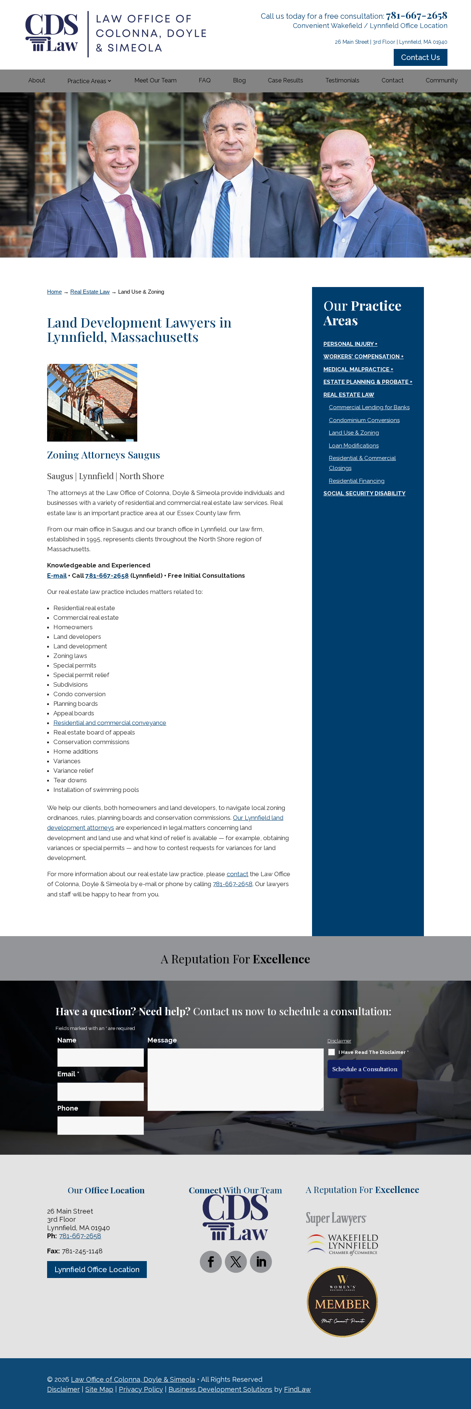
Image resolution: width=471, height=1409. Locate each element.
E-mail (57, 575)
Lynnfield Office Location (96, 1269)
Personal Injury (348, 344)
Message (162, 1040)
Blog (239, 80)
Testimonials (342, 80)
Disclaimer (339, 1041)
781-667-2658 (416, 14)
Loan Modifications (354, 445)
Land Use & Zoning (354, 432)
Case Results (285, 80)
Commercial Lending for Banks (369, 407)
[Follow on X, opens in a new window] (236, 1262)
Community (442, 80)
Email (68, 1074)
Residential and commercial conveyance (109, 722)
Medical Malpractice (356, 369)
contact (237, 874)
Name (67, 1040)
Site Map (99, 1389)
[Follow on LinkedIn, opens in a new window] (261, 1262)
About (36, 80)
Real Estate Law (348, 395)
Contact (393, 80)
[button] (463, 1355)
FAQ (205, 80)
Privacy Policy (141, 1389)
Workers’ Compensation (361, 356)
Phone (67, 1108)
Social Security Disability (364, 493)
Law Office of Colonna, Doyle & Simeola (133, 1379)
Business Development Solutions (220, 1389)
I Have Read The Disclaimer (374, 1052)
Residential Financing (357, 481)
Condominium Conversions (364, 420)
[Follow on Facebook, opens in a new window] (211, 1262)
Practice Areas (86, 81)
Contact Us (420, 57)
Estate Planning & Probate (365, 382)
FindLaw (297, 1389)
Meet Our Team (155, 80)
